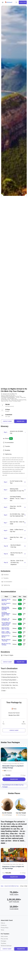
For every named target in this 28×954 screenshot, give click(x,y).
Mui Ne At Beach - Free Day (6, 640)
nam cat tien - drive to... (9, 688)
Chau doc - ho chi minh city (8, 398)
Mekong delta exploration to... (10, 677)
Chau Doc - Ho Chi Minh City (6, 619)
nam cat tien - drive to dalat (9, 401)
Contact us (3, 925)
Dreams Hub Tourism (14, 712)
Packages (3, 941)
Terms (2, 930)
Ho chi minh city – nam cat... (10, 685)
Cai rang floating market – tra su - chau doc (13, 397)
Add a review (4, 936)
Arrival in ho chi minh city (10, 393)
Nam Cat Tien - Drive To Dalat (6, 628)
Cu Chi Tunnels (7, 813)
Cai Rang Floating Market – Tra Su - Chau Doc (6, 614)
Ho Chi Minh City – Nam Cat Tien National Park (6, 624)
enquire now (21, 948)
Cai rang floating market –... (10, 680)
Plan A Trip (23, 2)
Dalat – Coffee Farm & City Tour (6, 632)
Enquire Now (14, 779)
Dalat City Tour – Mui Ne (6, 636)
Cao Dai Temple (21, 813)
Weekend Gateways (6, 945)
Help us (3, 923)
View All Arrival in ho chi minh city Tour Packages (13, 785)
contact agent (7, 948)
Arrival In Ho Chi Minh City (6, 600)
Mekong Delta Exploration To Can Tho (5, 608)
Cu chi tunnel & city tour (8, 395)
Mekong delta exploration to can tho (11, 396)
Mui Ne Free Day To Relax (6, 644)
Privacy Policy (4, 927)
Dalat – (19, 401)
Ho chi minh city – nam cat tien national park (13, 399)
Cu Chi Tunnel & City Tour (6, 604)
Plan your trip (4, 938)
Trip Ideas (3, 943)
